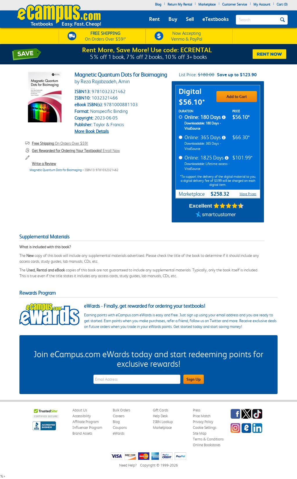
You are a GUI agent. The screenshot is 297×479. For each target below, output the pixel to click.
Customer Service (234, 4)
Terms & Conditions (208, 439)
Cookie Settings (204, 427)
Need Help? (128, 465)
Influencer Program (87, 427)
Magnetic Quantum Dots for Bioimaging (56, 170)
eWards (118, 433)
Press (196, 410)
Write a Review (44, 163)
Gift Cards (160, 410)
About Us (80, 410)
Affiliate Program (86, 422)
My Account (261, 4)
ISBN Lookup (163, 422)
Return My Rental (180, 4)
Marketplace (207, 4)
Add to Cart (237, 96)
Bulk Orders (121, 410)
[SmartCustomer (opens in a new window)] (215, 215)
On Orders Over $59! (60, 143)
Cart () (282, 4)
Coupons (120, 427)
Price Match (202, 416)
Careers (118, 416)
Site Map (200, 433)
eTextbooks (215, 19)
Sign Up (193, 379)
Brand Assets (82, 433)
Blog (158, 4)
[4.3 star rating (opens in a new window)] (228, 206)
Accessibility (82, 416)
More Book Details (92, 131)
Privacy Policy (203, 422)
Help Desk (160, 416)
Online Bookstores (206, 445)
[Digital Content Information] (224, 117)
